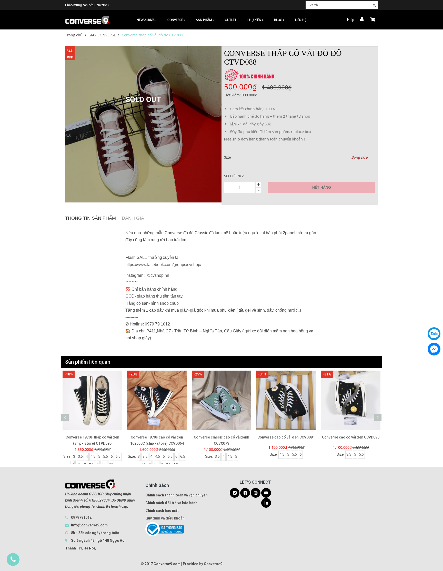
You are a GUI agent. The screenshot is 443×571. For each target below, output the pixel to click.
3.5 (80, 456)
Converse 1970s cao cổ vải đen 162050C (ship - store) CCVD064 (157, 440)
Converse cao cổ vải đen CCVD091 (286, 437)
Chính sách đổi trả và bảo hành (171, 503)
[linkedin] (266, 503)
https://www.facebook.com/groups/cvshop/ (163, 264)
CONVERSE (175, 20)
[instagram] (255, 493)
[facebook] (245, 493)
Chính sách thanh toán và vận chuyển (176, 495)
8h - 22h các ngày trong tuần (94, 533)
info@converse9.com (89, 525)
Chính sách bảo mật (162, 510)
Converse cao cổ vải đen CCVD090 (350, 437)
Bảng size (359, 157)
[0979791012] (13, 559)
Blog (278, 20)
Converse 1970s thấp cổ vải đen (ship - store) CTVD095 (92, 440)
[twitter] (234, 493)
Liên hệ (300, 20)
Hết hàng (321, 187)
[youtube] (266, 493)
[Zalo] (434, 333)
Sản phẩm (204, 20)
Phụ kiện (254, 20)
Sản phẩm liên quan (87, 362)
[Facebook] (434, 349)
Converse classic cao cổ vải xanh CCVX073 (221, 440)
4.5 (92, 456)
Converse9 (213, 564)
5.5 (105, 456)
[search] (374, 5)
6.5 (118, 456)
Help (350, 20)
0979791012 (81, 517)
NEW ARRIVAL (146, 20)
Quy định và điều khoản (165, 518)
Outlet (230, 20)
